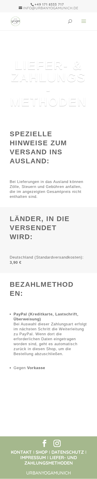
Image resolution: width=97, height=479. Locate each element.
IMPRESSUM (33, 457)
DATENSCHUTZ (67, 452)
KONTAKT (21, 452)
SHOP (42, 452)
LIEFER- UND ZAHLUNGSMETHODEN (50, 460)
